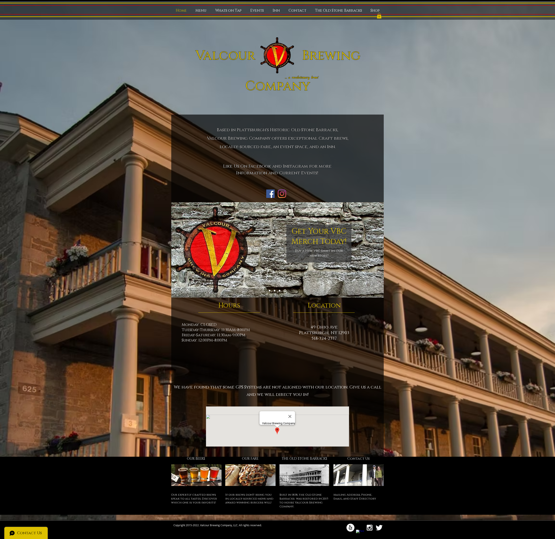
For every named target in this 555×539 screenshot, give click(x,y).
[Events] (275, 290)
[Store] (285, 290)
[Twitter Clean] (379, 528)
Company (277, 86)
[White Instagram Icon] (370, 528)
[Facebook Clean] (360, 534)
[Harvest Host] (270, 291)
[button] (379, 15)
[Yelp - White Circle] (350, 528)
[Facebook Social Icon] (270, 193)
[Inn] (280, 290)
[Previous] (177, 250)
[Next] (378, 250)
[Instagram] (282, 193)
